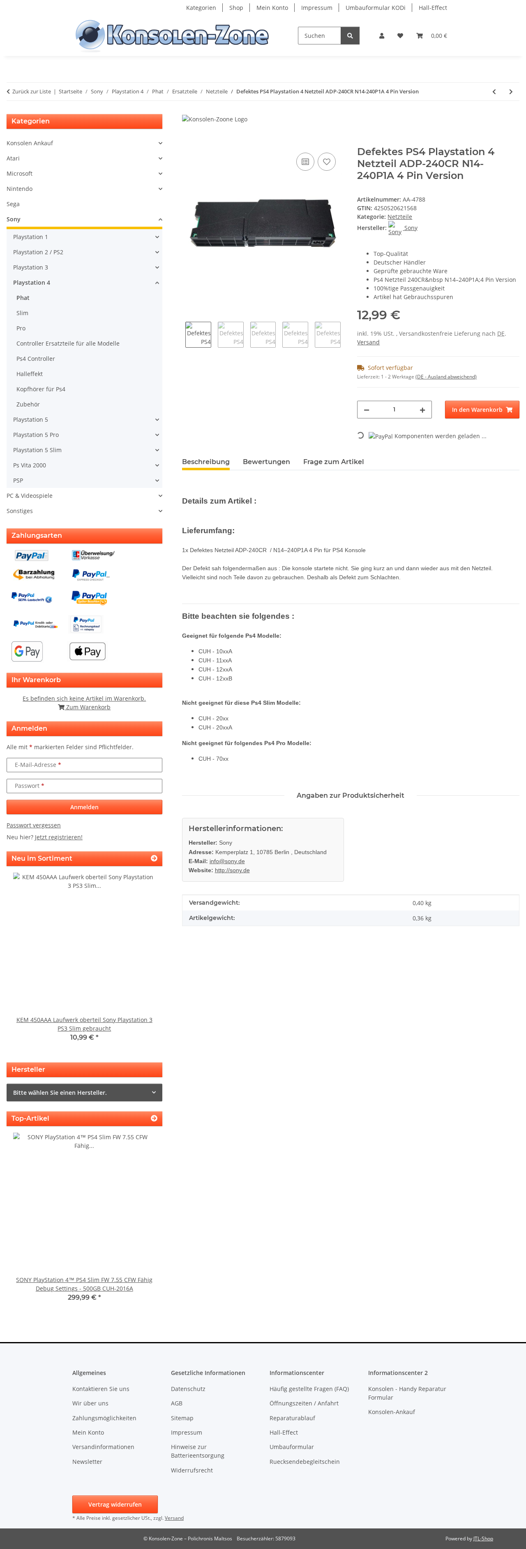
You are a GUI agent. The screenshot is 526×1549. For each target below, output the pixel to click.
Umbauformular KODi (376, 8)
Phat (23, 298)
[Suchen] (350, 35)
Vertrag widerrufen (115, 1504)
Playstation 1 (30, 237)
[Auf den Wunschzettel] (327, 162)
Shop (236, 8)
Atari (13, 158)
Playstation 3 (30, 267)
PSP (18, 480)
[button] (382, 35)
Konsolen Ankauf (30, 143)
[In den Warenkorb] (188, 141)
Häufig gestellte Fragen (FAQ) (309, 1389)
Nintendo (19, 189)
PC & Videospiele (30, 495)
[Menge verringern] (367, 409)
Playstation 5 (30, 419)
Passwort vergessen (34, 825)
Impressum (316, 8)
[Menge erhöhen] (422, 409)
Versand (368, 342)
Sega (13, 204)
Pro (20, 328)
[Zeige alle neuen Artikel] (154, 858)
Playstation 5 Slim (37, 450)
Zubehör (28, 404)
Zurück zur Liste (31, 91)
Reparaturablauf (292, 1418)
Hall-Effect (433, 8)
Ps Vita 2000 (29, 465)
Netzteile (400, 217)
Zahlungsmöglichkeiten (104, 1418)
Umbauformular (292, 1447)
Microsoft (19, 173)
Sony (14, 219)
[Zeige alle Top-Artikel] (154, 1118)
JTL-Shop (483, 1538)
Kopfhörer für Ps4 (40, 389)
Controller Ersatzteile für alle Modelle (68, 343)
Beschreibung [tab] (206, 462)
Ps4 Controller (35, 358)
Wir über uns (90, 1403)
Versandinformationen (103, 1447)
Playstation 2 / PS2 (38, 252)
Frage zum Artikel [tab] (333, 462)
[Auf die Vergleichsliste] (305, 162)
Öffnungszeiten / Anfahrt (304, 1403)
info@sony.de (227, 861)
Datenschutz (188, 1389)
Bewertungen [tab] (266, 462)
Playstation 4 (31, 282)
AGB (176, 1403)
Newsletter (87, 1461)
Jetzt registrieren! (59, 837)
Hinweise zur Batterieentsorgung (197, 1451)
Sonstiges (20, 511)
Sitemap (182, 1418)
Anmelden (84, 807)
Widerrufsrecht (192, 1470)
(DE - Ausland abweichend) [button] (446, 376)
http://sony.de (232, 870)
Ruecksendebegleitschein (305, 1461)
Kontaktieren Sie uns (100, 1389)
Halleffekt (29, 374)
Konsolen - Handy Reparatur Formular (407, 1393)
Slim (22, 313)
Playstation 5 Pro (36, 435)
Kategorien (201, 8)
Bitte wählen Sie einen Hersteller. (60, 1092)
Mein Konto (272, 8)
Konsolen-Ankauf (391, 1412)
